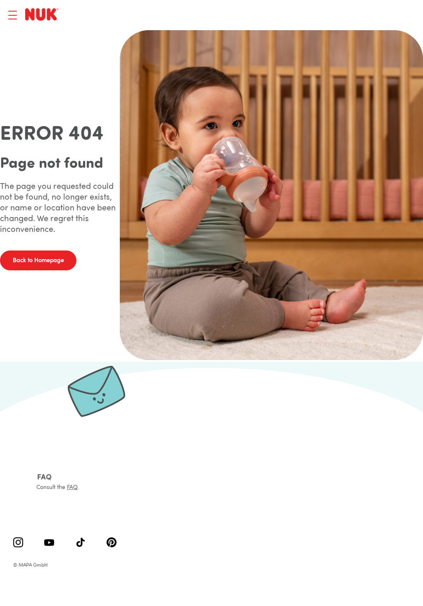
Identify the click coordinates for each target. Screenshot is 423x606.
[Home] (43, 15)
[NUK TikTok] (81, 543)
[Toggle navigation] (12, 15)
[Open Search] (367, 15)
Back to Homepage (38, 260)
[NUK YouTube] (49, 543)
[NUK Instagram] (18, 543)
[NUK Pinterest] (111, 543)
